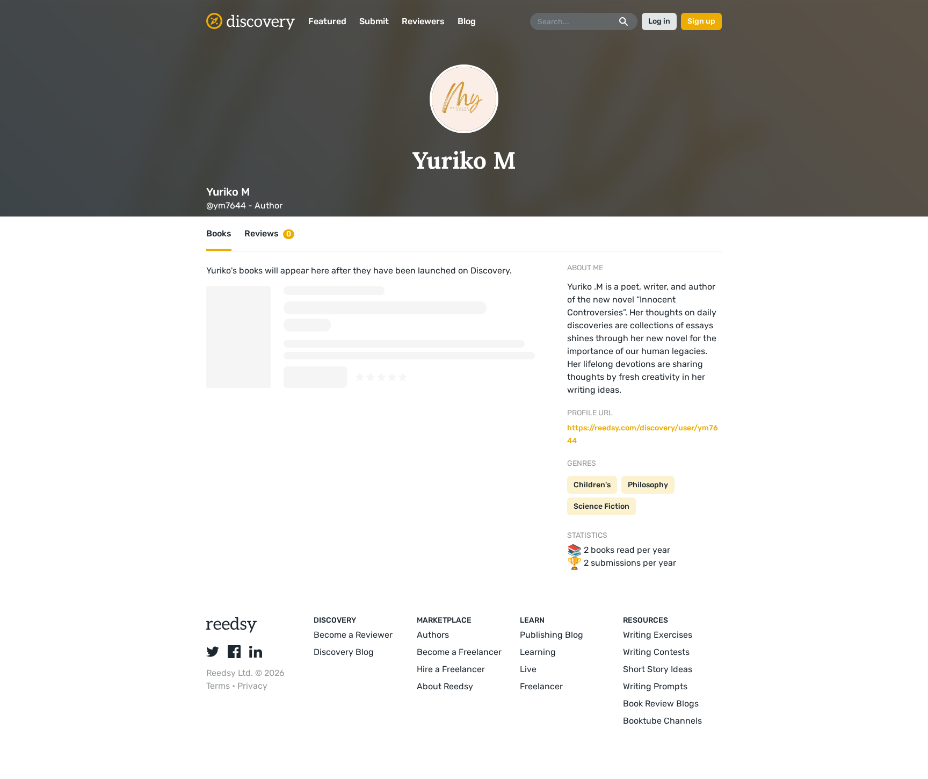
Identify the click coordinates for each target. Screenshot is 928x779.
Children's (592, 484)
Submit (374, 21)
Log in (659, 21)
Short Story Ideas (657, 669)
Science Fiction (601, 506)
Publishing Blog (551, 635)
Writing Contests (656, 652)
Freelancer (541, 686)
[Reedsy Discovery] (231, 630)
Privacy (252, 686)
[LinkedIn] (255, 651)
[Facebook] (234, 651)
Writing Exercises (657, 635)
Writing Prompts (655, 686)
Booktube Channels (662, 721)
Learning (538, 652)
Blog (467, 21)
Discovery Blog (344, 652)
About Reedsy (445, 686)
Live (528, 669)
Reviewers (423, 21)
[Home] (250, 21)
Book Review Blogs (661, 703)
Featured (327, 21)
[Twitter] (212, 651)
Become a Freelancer (459, 652)
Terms (219, 686)
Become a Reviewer (353, 635)
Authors (433, 635)
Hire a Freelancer (451, 669)
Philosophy (648, 484)
